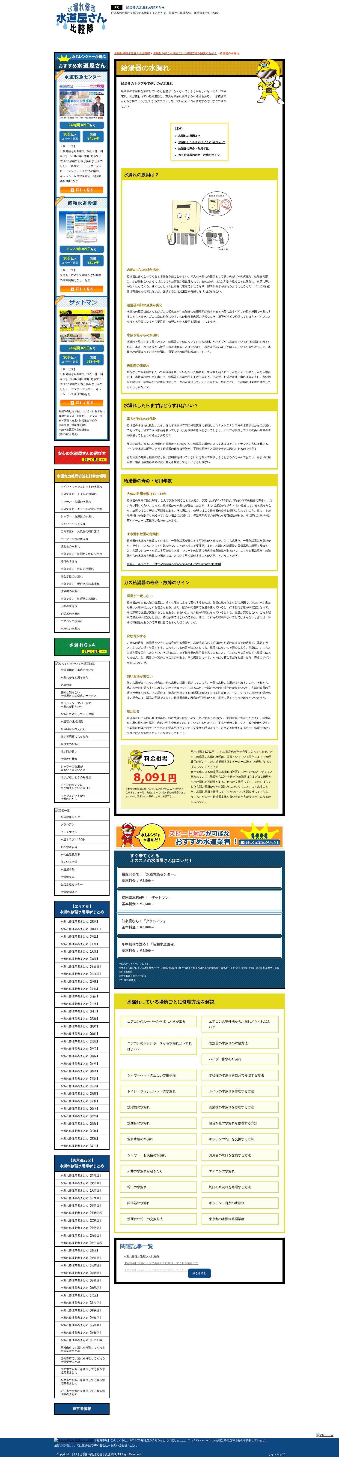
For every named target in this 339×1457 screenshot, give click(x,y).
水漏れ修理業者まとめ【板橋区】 (81, 1332)
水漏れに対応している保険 (77, 714)
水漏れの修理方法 (221, 41)
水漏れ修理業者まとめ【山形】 (80, 1033)
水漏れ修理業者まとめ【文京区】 (81, 1183)
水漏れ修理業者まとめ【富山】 (80, 1146)
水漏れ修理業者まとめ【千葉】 (80, 944)
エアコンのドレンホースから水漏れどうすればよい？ (159, 1046)
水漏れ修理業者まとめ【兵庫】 (80, 1004)
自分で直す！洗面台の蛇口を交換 (81, 553)
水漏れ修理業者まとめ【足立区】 (81, 1302)
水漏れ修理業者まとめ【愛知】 (80, 1123)
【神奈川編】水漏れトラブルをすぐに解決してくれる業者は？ (162, 1276)
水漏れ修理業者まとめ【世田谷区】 (83, 1243)
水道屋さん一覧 (177, 41)
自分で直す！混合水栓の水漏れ (80, 583)
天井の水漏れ (69, 606)
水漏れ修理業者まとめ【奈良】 (80, 1101)
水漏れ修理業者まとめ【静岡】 (80, 1071)
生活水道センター (72, 884)
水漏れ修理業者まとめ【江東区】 (81, 1220)
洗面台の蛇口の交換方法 (145, 1219)
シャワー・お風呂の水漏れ (146, 1155)
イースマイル (69, 832)
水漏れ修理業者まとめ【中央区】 (81, 1310)
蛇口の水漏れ (137, 1187)
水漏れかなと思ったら (74, 677)
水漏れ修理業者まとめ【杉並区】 (81, 1280)
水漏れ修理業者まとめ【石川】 (80, 1078)
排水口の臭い (69, 751)
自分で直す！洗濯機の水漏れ (79, 598)
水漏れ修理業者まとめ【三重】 (80, 1138)
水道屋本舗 (67, 869)
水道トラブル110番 (73, 839)
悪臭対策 (66, 685)
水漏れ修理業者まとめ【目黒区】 (81, 1175)
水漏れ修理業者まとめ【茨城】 (80, 1041)
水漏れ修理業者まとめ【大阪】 (80, 951)
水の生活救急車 (70, 854)
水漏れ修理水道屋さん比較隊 (142, 1256)
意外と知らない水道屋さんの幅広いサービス (79, 694)
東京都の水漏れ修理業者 (226, 1219)
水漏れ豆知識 (265, 41)
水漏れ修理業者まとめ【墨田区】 (81, 1205)
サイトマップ (276, 1454)
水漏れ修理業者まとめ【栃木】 (80, 1108)
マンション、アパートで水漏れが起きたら (76, 705)
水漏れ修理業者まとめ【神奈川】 (81, 929)
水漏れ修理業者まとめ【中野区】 (81, 1228)
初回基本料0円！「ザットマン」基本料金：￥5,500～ (147, 901)
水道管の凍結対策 (72, 721)
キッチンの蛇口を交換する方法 (231, 1139)
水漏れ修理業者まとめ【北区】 (80, 1295)
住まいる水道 (69, 861)
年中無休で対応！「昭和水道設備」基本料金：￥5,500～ (149, 947)
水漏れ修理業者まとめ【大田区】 (81, 1190)
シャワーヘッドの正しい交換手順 (151, 1075)
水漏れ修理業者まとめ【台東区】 (81, 1198)
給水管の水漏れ (70, 744)
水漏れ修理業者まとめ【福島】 (80, 1056)
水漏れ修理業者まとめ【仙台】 (80, 996)
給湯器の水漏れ (138, 1203)
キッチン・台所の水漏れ (226, 1203)
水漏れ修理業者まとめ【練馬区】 (81, 1287)
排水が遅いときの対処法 (76, 777)
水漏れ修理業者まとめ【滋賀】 (80, 1093)
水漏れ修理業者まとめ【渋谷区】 (81, 1235)
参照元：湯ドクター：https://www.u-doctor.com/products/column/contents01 (174, 564)
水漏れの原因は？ (189, 135)
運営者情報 (82, 1409)
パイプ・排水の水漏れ (225, 1059)
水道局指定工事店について (77, 670)
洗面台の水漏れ (138, 1123)
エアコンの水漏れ (222, 1171)
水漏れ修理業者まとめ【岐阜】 (80, 1063)
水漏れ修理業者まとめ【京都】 (80, 989)
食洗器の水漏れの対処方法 (228, 1043)
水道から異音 (69, 758)
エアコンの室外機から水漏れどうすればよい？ (239, 1024)
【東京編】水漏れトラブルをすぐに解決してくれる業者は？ (161, 1270)
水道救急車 (67, 876)
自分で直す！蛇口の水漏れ (77, 568)
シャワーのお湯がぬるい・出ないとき (73, 768)
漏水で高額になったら (74, 736)
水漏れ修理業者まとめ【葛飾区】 (81, 1265)
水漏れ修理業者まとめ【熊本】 (80, 1026)
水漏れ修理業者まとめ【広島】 (80, 1018)
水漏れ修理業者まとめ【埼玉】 (80, 936)
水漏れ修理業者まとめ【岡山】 (80, 1011)
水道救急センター (72, 817)
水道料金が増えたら (73, 729)
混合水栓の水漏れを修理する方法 (233, 1123)
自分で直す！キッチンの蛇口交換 (81, 509)
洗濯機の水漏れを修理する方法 (231, 1107)
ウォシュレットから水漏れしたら (73, 797)
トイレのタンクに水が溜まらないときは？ (76, 786)
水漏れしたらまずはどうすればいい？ (201, 142)
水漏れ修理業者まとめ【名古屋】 (81, 966)
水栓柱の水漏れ (70, 628)
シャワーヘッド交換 (73, 524)
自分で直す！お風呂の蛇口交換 (80, 531)
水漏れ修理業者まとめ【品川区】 (81, 1325)
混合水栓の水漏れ (140, 1139)
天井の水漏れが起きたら (145, 1171)
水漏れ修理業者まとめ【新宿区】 (81, 1273)
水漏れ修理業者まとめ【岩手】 (80, 1048)
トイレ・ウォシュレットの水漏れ (151, 1091)
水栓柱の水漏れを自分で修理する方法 (236, 1075)
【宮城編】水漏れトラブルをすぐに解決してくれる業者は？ (161, 1263)
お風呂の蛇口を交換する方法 (230, 1155)
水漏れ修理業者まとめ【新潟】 (80, 1086)
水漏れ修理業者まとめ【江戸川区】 (83, 1340)
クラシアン (67, 824)
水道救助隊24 (69, 892)
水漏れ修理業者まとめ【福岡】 (80, 958)
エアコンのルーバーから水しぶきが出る (156, 1021)
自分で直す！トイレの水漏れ (79, 494)
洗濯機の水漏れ (138, 1107)
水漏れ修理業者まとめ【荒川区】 (81, 1258)
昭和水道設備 (69, 847)
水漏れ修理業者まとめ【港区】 (80, 1250)
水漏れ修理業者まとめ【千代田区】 (83, 1213)
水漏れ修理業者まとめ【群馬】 (80, 1116)
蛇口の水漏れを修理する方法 (230, 1187)
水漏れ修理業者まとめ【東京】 (80, 921)
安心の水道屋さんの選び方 (126, 41)
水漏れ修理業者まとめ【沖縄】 (80, 981)
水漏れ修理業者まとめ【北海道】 (81, 973)
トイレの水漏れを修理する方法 (231, 1091)
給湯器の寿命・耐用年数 (193, 148)
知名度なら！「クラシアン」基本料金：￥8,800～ (144, 924)
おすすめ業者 (74, 41)
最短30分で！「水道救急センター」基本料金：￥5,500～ (149, 877)
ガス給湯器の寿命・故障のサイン (199, 155)
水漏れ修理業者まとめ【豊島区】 (81, 1317)
